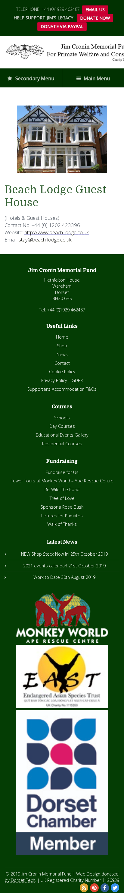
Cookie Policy (62, 371)
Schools (62, 418)
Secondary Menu (34, 78)
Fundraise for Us (62, 472)
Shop (62, 346)
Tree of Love (62, 498)
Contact (62, 363)
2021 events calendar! (45, 566)
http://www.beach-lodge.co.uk (56, 232)
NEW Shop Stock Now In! (45, 554)
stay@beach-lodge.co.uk (45, 239)
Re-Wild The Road (62, 489)
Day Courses (62, 426)
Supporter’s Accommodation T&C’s (62, 389)
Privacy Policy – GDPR (62, 380)
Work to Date (46, 577)
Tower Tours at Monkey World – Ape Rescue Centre (62, 481)
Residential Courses (62, 443)
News (62, 354)
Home (62, 337)
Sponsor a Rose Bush (62, 507)
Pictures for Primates (62, 516)
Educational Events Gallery (62, 435)
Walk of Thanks (62, 524)
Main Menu (96, 78)
